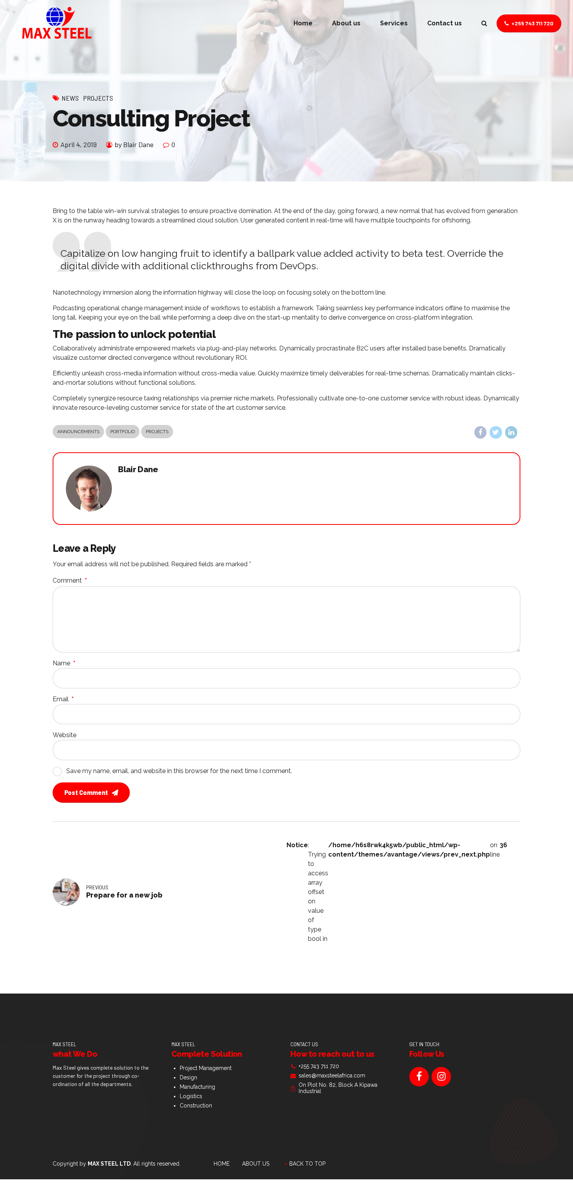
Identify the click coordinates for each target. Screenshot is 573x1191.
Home (303, 23)
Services (394, 23)
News (70, 98)
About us (346, 23)
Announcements (78, 431)
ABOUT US (255, 1164)
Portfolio (122, 431)
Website (64, 735)
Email (63, 699)
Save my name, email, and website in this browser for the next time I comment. (179, 771)
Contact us (444, 23)
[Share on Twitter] (496, 432)
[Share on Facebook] (480, 432)
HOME (222, 1164)
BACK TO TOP (307, 1164)
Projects (98, 98)
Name (64, 663)
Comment (70, 580)
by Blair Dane (134, 144)
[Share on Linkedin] (511, 432)
